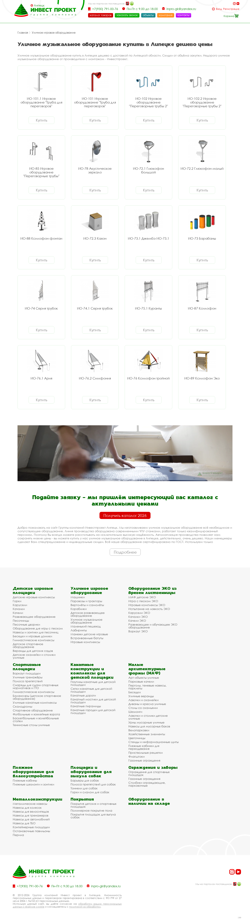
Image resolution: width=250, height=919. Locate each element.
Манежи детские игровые (89, 634)
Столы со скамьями (143, 707)
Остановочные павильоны (31, 831)
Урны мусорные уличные (146, 722)
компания (165, 15)
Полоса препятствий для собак (93, 784)
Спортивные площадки (27, 666)
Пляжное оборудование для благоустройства (33, 771)
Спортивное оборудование (33, 710)
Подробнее (125, 552)
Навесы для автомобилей (31, 819)
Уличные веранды (141, 696)
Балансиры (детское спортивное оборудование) (37, 697)
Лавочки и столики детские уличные (148, 717)
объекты (148, 15)
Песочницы (21, 620)
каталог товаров (100, 15)
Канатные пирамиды (86, 706)
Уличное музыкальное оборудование (86, 621)
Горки (17, 601)
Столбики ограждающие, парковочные (147, 784)
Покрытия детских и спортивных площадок (93, 805)
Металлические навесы (30, 803)
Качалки (19, 608)
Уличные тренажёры (27, 677)
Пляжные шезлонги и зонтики (33, 784)
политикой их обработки (85, 906)
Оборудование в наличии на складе (149, 801)
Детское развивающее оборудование (88, 614)
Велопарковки (138, 730)
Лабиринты (79, 630)
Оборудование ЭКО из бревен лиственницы (152, 590)
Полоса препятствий (28, 681)
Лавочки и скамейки (143, 700)
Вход (219, 8)
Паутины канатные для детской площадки (93, 683)
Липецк (39, 5)
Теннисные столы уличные (31, 724)
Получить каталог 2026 (125, 515)
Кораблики (79, 608)
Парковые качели (141, 681)
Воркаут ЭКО (138, 631)
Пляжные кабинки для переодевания (143, 747)
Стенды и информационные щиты (153, 741)
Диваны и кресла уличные (147, 703)
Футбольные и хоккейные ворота (36, 714)
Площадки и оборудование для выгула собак (91, 771)
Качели (18, 612)
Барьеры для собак (85, 780)
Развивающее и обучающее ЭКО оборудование (152, 626)
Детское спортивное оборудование (28, 645)
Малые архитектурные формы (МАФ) (146, 668)
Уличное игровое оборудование (54, 32)
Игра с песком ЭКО (143, 601)
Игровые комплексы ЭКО (146, 605)
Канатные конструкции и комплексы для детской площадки (92, 670)
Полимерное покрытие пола (91, 810)
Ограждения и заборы (153, 767)
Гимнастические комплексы (33, 640)
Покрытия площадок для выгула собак (93, 816)
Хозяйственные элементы (146, 734)
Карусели (20, 605)
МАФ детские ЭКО (142, 597)
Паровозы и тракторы (86, 601)
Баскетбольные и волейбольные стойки (36, 719)
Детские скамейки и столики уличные (34, 656)
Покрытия (82, 799)
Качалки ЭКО (138, 616)
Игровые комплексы (85, 641)
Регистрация (231, 8)
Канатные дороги (83, 695)
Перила (18, 834)
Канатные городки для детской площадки (93, 711)
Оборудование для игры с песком (38, 628)
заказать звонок (127, 15)
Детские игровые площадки (33, 590)
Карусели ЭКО (139, 612)
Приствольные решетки (145, 752)
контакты (183, 15)
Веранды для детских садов (33, 650)
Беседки (134, 692)
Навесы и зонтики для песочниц (35, 632)
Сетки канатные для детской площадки (91, 690)
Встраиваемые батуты (87, 638)
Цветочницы (136, 738)
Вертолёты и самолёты (87, 605)
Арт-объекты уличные (143, 677)
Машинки (78, 597)
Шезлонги (135, 711)
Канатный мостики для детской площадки (93, 701)
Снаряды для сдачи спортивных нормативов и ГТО (35, 686)
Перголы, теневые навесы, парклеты (147, 687)
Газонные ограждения (144, 760)
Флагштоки (136, 756)
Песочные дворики (26, 624)
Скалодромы (22, 706)
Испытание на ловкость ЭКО (149, 608)
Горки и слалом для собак (90, 792)
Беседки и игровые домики (32, 636)
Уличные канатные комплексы (35, 702)
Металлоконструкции (37, 799)
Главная (23, 32)
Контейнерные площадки (31, 827)
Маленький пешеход (86, 626)
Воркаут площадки (26, 673)
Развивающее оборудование (34, 616)
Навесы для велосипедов (31, 811)
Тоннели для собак (84, 788)
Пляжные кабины (25, 780)
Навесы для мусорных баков (149, 726)
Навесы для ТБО (24, 823)
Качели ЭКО (137, 620)
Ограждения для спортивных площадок (149, 773)
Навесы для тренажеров (30, 815)
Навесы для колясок (27, 807)
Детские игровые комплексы (34, 597)
